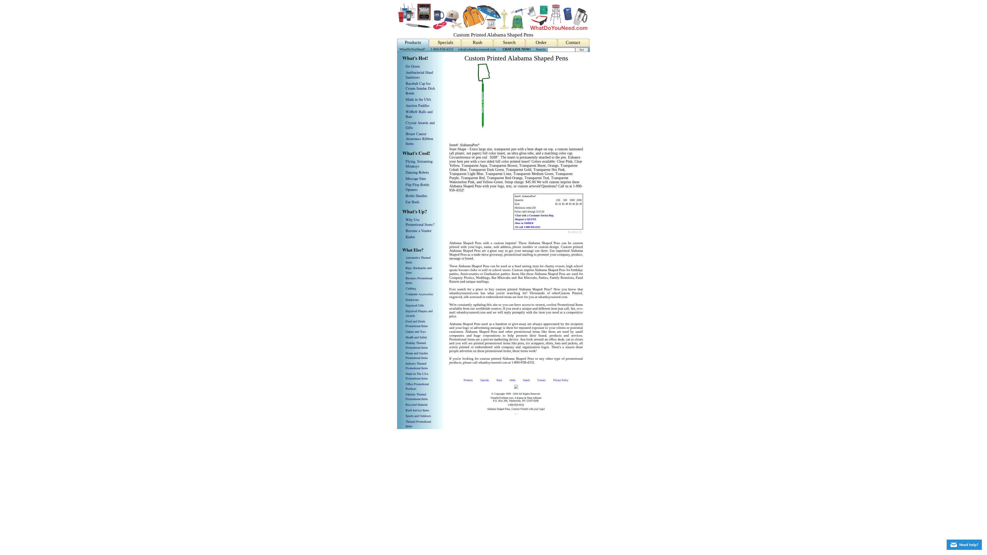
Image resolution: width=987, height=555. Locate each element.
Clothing (411, 288)
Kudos (410, 236)
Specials (445, 42)
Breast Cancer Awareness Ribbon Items (419, 138)
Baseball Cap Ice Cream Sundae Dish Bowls (420, 88)
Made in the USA (418, 99)
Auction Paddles (417, 105)
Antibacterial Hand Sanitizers (419, 75)
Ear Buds (412, 201)
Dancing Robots (417, 172)
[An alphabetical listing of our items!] (492, 28)
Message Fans (416, 178)
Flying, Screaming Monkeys (419, 164)
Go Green (413, 66)
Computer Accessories (419, 294)
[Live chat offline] (964, 545)
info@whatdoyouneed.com (477, 49)
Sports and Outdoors (418, 416)
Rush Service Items (417, 410)
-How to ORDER (524, 223)
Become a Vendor (419, 230)
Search (509, 42)
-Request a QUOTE (525, 219)
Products (413, 42)
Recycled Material (416, 404)
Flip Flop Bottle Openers (417, 187)
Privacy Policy (560, 380)
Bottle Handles (416, 195)
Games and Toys (416, 331)
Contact (573, 42)
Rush (477, 42)
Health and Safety (416, 337)
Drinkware (412, 300)
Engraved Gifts (415, 305)
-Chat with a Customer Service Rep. (534, 215)
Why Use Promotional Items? (420, 222)
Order (541, 42)
